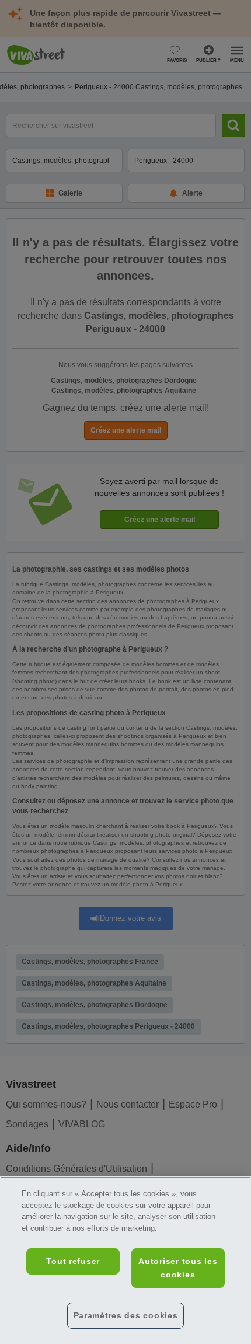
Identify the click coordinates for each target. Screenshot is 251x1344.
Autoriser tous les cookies (177, 1267)
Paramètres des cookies (126, 1315)
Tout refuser (73, 1261)
